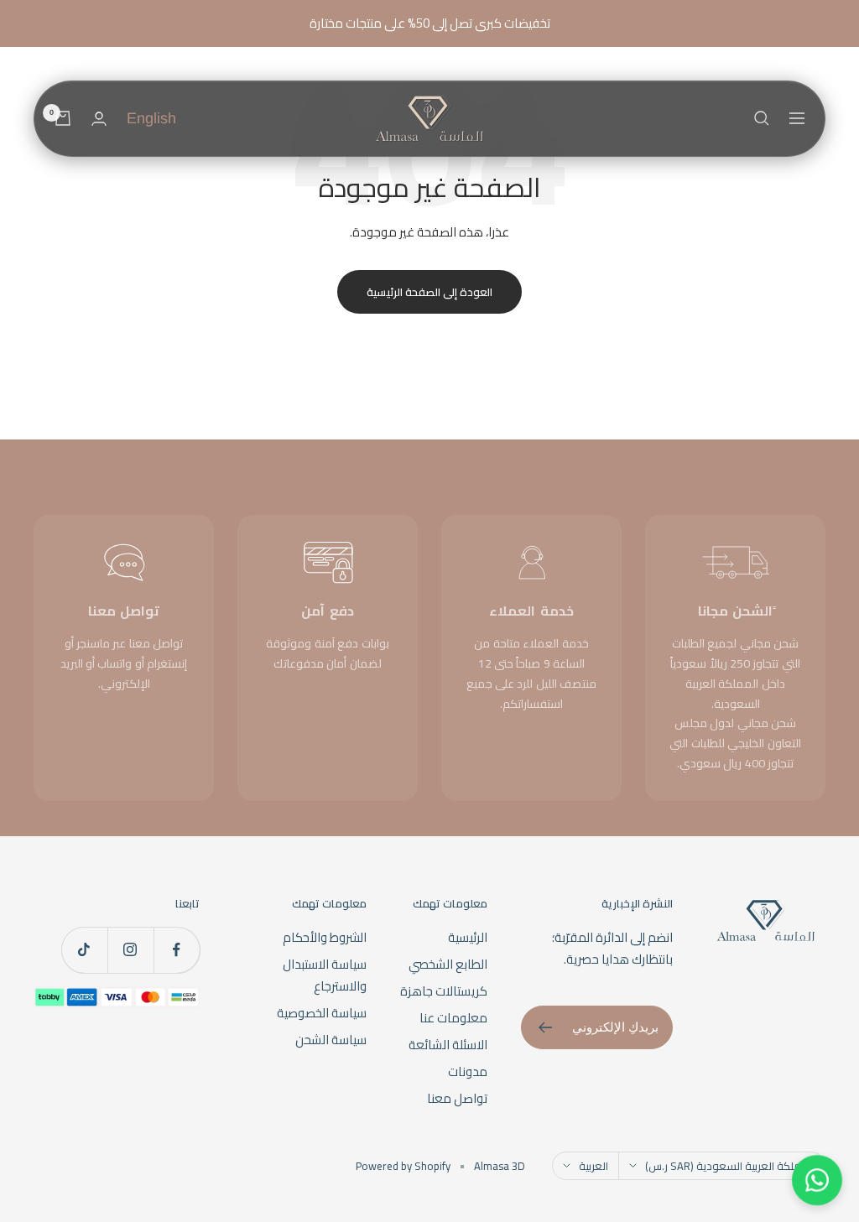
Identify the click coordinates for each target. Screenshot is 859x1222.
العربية (593, 1166)
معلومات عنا (453, 1018)
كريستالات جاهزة (443, 991)
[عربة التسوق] (63, 118)
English (151, 118)
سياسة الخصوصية (322, 1013)
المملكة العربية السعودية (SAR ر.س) (730, 1166)
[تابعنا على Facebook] (177, 950)
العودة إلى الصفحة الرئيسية (429, 292)
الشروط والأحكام (325, 938)
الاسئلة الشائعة (448, 1045)
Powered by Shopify (403, 1165)
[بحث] (761, 118)
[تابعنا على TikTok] (84, 950)
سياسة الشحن (331, 1040)
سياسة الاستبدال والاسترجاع (325, 975)
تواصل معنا (457, 1099)
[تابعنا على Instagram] (130, 950)
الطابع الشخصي (448, 964)
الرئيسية (467, 938)
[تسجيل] (545, 1027)
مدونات (467, 1072)
